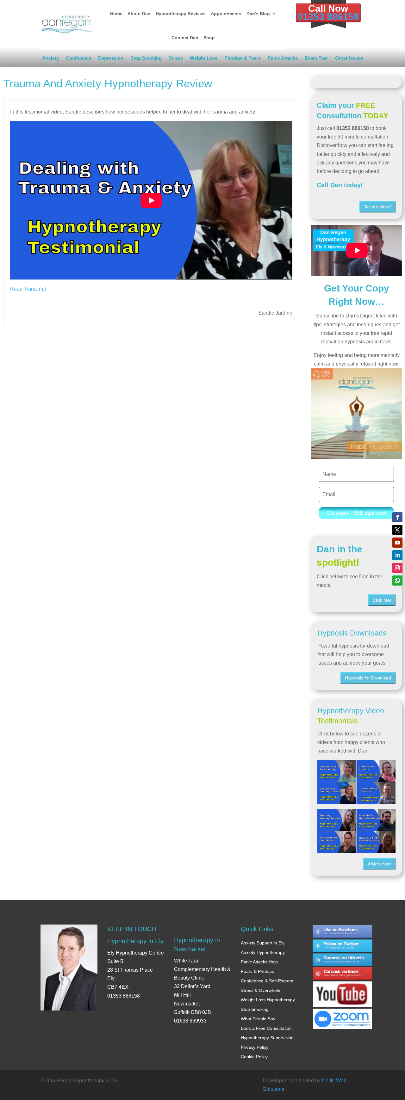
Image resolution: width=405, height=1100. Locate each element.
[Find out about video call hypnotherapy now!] (343, 1016)
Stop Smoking (146, 59)
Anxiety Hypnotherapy (263, 952)
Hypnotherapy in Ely (135, 940)
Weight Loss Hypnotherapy (268, 999)
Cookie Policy (254, 1056)
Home (116, 13)
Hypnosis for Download (368, 677)
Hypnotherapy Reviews (181, 13)
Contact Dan (184, 37)
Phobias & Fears (242, 59)
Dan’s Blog (258, 13)
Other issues (349, 59)
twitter (343, 946)
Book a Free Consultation (266, 1028)
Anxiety (50, 59)
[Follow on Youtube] (397, 543)
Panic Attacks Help (259, 961)
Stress (176, 59)
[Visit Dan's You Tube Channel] (343, 988)
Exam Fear (316, 59)
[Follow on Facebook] (397, 517)
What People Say (258, 1018)
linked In (343, 960)
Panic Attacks (283, 59)
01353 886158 (328, 16)
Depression (110, 59)
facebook (343, 932)
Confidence (78, 59)
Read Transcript (28, 289)
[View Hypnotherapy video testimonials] (356, 782)
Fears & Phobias (257, 971)
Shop (209, 37)
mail (343, 974)
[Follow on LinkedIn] (397, 555)
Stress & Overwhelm (261, 990)
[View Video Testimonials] (356, 831)
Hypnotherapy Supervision (267, 1037)
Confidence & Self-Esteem (267, 980)
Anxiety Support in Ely (262, 942)
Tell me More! (377, 206)
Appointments (226, 13)
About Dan (139, 13)
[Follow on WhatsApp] (397, 580)
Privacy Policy (254, 1047)
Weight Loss (203, 59)
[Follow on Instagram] (397, 568)
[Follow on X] (397, 530)
